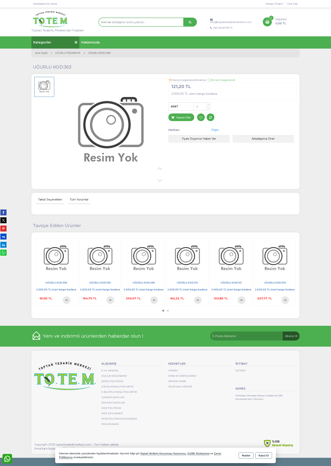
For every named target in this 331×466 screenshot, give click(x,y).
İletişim (240, 370)
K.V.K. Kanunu (109, 370)
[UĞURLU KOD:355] (56, 258)
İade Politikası (111, 408)
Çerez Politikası (112, 381)
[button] (163, 311)
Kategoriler (42, 42)
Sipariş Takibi (177, 381)
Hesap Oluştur (274, 3)
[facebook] (3, 212)
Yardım (173, 370)
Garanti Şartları (112, 397)
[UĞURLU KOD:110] (187, 258)
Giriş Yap (292, 3)
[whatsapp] (3, 253)
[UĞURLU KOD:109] (275, 258)
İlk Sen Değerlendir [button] (223, 79)
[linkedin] (3, 245)
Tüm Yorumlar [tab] (79, 199)
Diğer (215, 130)
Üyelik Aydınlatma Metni (117, 386)
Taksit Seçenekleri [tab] (50, 199)
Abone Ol (291, 336)
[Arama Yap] (190, 22)
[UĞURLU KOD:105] (100, 258)
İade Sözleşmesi (112, 413)
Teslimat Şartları (113, 402)
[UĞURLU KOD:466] (143, 258)
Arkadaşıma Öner (263, 138)
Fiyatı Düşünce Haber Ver (199, 138)
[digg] (3, 236)
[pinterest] (3, 228)
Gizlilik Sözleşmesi (114, 375)
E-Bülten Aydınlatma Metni (119, 391)
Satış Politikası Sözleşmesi (119, 418)
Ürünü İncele (66, 300)
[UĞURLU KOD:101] (231, 258)
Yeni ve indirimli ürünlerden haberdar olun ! (93, 336)
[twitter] (3, 220)
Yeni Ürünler (110, 424)
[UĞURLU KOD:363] (111, 131)
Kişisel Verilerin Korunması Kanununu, (163, 453)
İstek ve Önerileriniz (182, 375)
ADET (174, 106)
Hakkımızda (90, 42)
